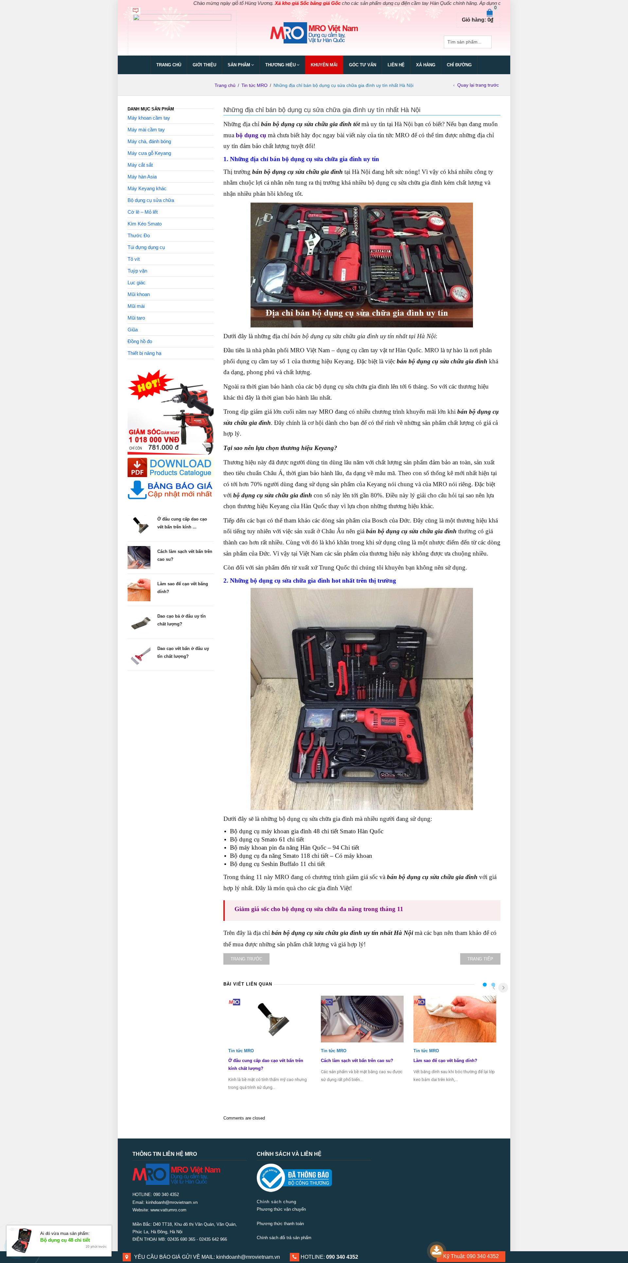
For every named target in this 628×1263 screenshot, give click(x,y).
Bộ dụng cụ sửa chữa (151, 200)
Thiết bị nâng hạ (144, 353)
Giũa (133, 329)
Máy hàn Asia (142, 176)
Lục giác (137, 282)
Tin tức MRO (254, 85)
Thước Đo (139, 235)
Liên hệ (396, 64)
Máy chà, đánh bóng (149, 141)
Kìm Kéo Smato (145, 223)
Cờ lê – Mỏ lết (143, 212)
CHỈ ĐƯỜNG (459, 64)
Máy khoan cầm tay (149, 118)
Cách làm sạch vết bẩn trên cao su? (357, 1060)
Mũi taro (136, 318)
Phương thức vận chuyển (281, 1209)
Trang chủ (168, 64)
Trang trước (246, 958)
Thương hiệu (280, 64)
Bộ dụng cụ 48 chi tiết (65, 1240)
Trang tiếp (480, 958)
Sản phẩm (239, 64)
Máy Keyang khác (147, 188)
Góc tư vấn (362, 64)
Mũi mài (136, 306)
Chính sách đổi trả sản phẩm (284, 1237)
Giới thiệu (204, 64)
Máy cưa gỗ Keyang (149, 153)
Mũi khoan (139, 294)
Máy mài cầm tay (146, 129)
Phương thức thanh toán (280, 1223)
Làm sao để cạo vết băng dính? (445, 1060)
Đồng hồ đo (140, 341)
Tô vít (134, 259)
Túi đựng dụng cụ (146, 247)
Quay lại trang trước (478, 85)
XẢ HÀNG (425, 64)
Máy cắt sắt (140, 165)
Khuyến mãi (324, 64)
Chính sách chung (276, 1201)
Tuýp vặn (137, 271)
